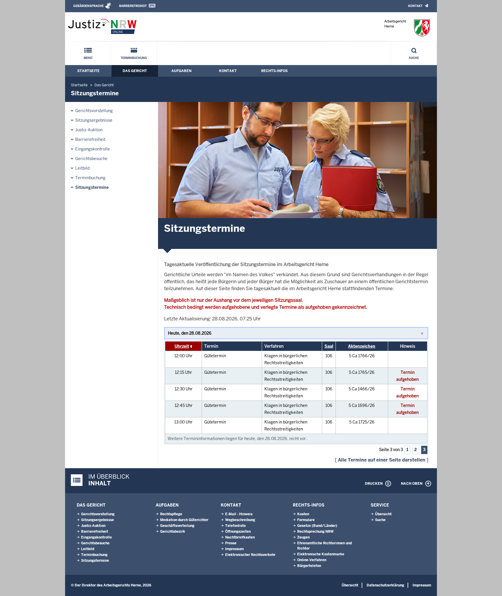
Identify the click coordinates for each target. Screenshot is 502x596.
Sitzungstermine (92, 187)
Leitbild (82, 168)
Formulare (306, 520)
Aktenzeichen (361, 346)
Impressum (234, 549)
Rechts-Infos (274, 71)
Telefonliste (235, 525)
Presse (230, 543)
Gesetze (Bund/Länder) (317, 525)
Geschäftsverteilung (177, 525)
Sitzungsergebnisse (93, 120)
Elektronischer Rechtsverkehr (250, 554)
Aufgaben (181, 71)
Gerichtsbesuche (91, 158)
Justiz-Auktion (89, 129)
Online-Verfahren (311, 560)
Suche (414, 58)
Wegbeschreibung (240, 520)
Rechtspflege (171, 514)
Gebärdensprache (88, 6)
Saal (328, 346)
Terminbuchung (134, 58)
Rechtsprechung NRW (315, 531)
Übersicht (383, 514)
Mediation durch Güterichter (184, 520)
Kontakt (415, 6)
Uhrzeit (182, 346)
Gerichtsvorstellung (94, 110)
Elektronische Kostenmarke (320, 554)
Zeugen (303, 537)
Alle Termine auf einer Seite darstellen (381, 460)
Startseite (88, 71)
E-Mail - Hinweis (238, 514)
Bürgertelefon (309, 565)
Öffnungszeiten (238, 531)
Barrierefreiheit (133, 6)
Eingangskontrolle (92, 149)
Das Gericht (135, 71)
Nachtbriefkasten (240, 537)
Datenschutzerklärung (385, 585)
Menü (88, 58)
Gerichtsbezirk (172, 531)
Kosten (303, 514)
